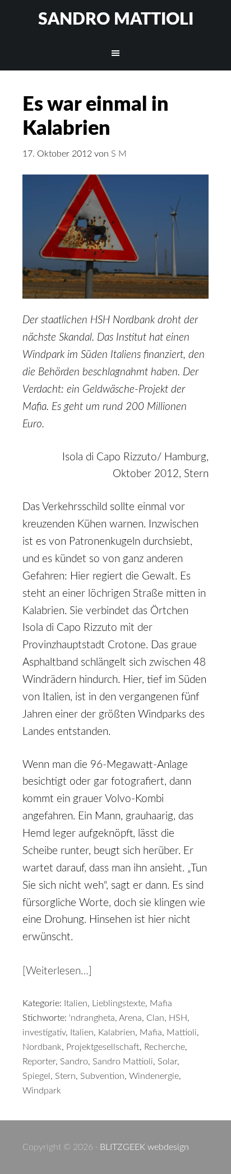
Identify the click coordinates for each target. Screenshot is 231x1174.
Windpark (41, 1090)
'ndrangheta (92, 1017)
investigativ (44, 1032)
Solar (167, 1061)
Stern (65, 1076)
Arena (130, 1017)
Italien (75, 1003)
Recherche (164, 1047)
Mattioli (182, 1032)
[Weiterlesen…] (57, 971)
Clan (155, 1017)
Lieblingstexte (118, 1003)
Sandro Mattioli (123, 1061)
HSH (178, 1017)
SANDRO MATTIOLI (115, 19)
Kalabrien (116, 1032)
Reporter (39, 1061)
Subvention (102, 1076)
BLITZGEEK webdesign (144, 1147)
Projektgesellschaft (103, 1047)
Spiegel (36, 1076)
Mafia (161, 1003)
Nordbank (42, 1047)
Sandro (74, 1061)
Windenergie (154, 1076)
